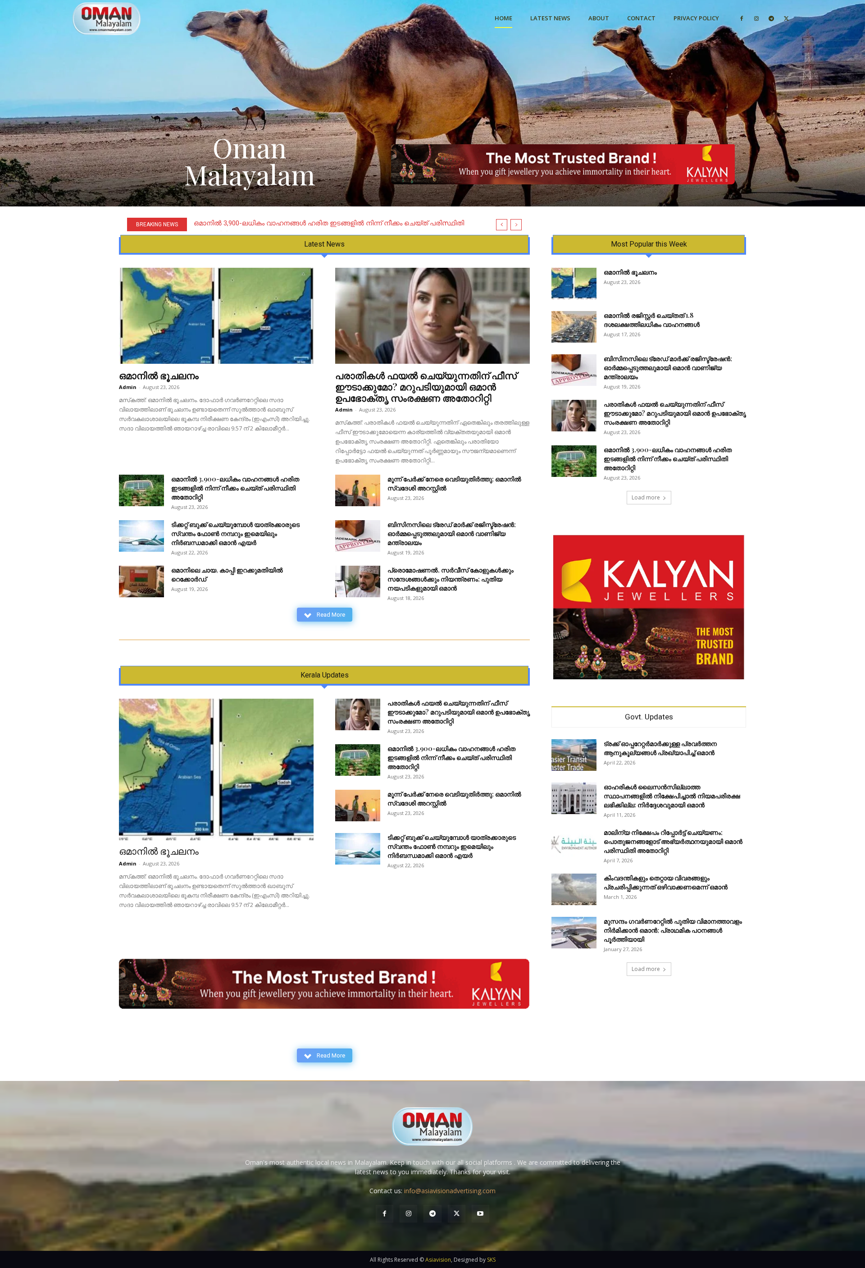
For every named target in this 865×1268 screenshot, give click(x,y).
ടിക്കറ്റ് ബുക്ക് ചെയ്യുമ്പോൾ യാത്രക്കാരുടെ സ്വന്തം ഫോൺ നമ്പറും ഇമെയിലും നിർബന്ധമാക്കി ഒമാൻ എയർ (235, 533)
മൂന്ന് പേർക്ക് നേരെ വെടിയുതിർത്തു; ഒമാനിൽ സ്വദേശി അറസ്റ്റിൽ (299, 223)
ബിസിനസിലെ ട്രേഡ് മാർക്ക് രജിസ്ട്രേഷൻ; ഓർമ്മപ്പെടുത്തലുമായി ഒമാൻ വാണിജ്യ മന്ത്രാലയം (451, 533)
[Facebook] (741, 18)
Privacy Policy (696, 18)
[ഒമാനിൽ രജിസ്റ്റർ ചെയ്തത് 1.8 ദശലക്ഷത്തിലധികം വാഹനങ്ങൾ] (573, 327)
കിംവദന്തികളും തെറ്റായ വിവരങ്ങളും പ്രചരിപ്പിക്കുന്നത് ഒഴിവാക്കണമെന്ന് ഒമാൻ (666, 882)
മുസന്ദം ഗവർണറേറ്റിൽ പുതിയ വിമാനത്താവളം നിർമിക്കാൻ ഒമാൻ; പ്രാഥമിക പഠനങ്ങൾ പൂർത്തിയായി (673, 930)
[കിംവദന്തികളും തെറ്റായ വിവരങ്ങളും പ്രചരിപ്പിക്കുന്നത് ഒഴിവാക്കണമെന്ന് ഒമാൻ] (573, 889)
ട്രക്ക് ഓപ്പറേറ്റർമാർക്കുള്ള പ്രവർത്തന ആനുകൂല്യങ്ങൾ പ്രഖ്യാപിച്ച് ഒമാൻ (660, 748)
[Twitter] (786, 18)
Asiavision (438, 1259)
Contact (641, 18)
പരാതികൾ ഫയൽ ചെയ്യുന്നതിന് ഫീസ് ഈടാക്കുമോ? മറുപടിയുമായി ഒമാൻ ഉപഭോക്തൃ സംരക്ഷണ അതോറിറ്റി (426, 386)
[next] (516, 224)
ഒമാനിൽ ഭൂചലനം (159, 375)
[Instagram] (756, 18)
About (598, 18)
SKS (491, 1259)
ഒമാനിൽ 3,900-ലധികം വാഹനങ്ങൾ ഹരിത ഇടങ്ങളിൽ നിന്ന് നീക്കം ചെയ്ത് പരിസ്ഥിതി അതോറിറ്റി (235, 488)
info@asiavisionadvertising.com (450, 1190)
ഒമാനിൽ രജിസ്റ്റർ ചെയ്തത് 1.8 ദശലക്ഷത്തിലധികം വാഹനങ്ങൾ (652, 320)
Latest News (550, 18)
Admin (128, 387)
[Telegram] (771, 18)
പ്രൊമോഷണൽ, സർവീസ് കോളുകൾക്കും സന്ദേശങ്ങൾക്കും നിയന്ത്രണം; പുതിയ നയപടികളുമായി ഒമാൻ (450, 579)
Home (503, 18)
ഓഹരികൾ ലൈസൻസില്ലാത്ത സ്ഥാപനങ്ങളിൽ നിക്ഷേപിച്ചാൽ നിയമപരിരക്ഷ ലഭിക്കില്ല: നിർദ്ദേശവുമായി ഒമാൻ (672, 796)
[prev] (501, 224)
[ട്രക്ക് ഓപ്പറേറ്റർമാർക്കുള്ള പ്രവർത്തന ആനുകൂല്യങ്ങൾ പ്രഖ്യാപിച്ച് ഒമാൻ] (573, 755)
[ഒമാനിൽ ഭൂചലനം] (216, 316)
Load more (646, 497)
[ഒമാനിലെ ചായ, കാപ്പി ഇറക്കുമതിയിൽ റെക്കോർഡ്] (141, 581)
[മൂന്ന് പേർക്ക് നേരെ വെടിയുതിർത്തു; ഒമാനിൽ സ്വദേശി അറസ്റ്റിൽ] (357, 490)
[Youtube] (480, 1213)
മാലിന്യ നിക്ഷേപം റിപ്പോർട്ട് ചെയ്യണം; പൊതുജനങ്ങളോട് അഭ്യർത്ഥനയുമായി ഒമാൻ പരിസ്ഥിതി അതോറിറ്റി (673, 841)
